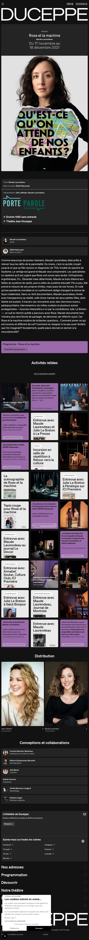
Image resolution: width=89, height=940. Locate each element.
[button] (44, 168)
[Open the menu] (2, 4)
